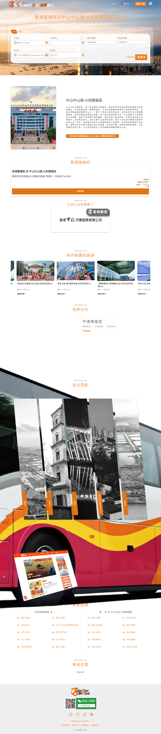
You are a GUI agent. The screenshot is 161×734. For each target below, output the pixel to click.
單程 (20, 32)
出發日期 (90, 38)
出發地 (16, 38)
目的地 (16, 50)
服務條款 (85, 725)
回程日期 (121, 38)
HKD (113, 4)
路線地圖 (131, 57)
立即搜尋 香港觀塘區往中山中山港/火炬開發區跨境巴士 (92, 136)
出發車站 (53, 38)
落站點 (52, 50)
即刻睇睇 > (87, 331)
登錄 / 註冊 (140, 4)
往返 (14, 32)
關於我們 (66, 725)
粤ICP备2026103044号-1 (80, 721)
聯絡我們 (95, 725)
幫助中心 (75, 725)
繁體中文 (126, 4)
